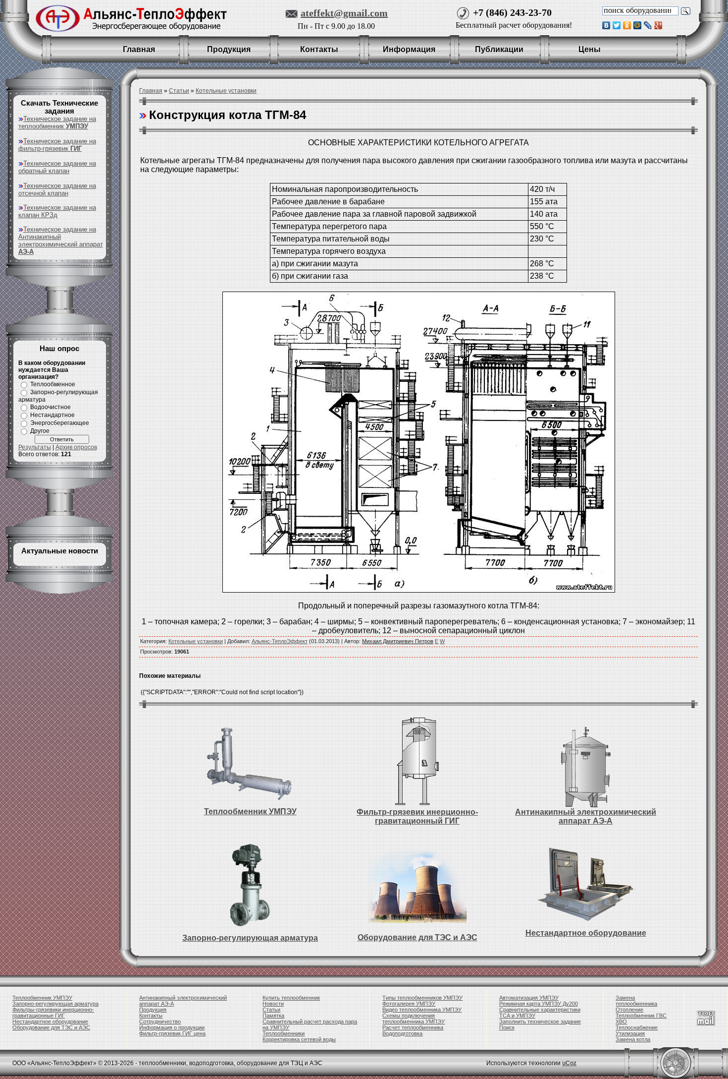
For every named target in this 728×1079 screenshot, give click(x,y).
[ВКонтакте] (606, 25)
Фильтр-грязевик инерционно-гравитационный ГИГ (417, 816)
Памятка (273, 1016)
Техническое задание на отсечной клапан (57, 189)
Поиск (507, 1027)
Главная (150, 90)
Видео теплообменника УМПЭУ (422, 1010)
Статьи (179, 90)
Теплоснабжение (637, 1027)
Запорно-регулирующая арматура (250, 938)
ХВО (621, 1021)
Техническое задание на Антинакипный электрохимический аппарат (60, 240)
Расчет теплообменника (412, 1027)
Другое (40, 430)
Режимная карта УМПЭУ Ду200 (538, 1004)
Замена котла (633, 1039)
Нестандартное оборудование (585, 933)
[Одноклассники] (627, 25)
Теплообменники (283, 1033)
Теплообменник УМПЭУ (250, 811)
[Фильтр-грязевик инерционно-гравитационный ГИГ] (417, 762)
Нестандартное (52, 415)
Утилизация (630, 1033)
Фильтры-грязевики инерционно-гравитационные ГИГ (53, 1013)
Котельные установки (226, 90)
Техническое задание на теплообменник (57, 122)
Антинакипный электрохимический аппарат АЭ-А (585, 816)
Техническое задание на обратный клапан (57, 167)
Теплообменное (52, 384)
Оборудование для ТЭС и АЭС (417, 937)
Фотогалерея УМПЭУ (408, 1004)
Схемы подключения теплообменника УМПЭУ (413, 1018)
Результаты (34, 447)
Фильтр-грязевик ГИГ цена (172, 1033)
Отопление (629, 1010)
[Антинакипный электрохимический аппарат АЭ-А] (586, 762)
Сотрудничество (160, 1021)
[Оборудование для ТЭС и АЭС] (417, 887)
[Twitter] (617, 25)
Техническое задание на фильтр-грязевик (57, 144)
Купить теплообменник (291, 998)
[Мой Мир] (637, 25)
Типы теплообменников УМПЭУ (422, 998)
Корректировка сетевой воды (299, 1039)
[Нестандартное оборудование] (586, 884)
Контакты (150, 1016)
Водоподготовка (402, 1033)
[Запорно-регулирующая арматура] (250, 884)
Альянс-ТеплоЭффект (280, 641)
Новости (273, 1004)
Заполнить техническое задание (540, 1021)
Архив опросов (76, 447)
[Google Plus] (658, 25)
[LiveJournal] (648, 25)
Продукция (152, 1010)
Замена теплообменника (636, 1001)
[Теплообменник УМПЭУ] (250, 762)
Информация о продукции (172, 1027)
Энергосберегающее (59, 423)
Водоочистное (50, 407)
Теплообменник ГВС (641, 1016)
